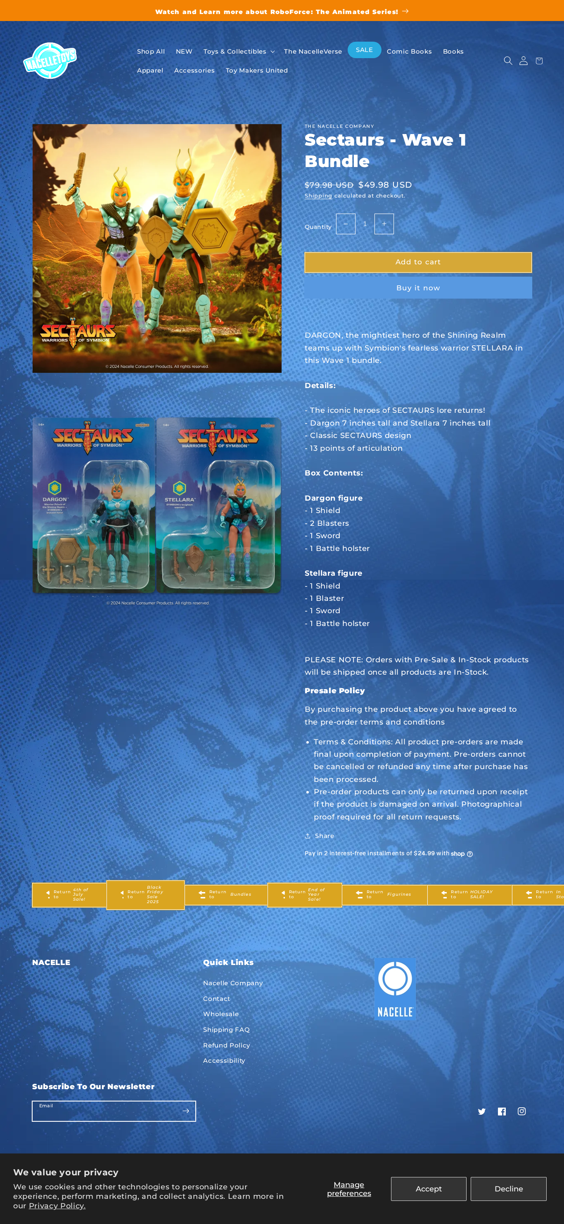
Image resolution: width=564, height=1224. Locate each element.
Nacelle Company (233, 983)
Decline (509, 1188)
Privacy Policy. (57, 1205)
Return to (71, 894)
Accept (429, 1188)
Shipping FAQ (226, 1029)
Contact (216, 999)
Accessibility (224, 1060)
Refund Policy (226, 1045)
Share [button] (324, 836)
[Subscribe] (186, 1111)
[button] (508, 60)
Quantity (318, 227)
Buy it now (418, 288)
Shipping (318, 195)
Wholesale (221, 1014)
